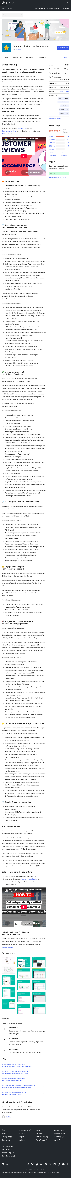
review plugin (64, 105)
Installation (29, 57)
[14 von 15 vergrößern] (43, 994)
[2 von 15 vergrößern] (13, 968)
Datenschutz (6, 1140)
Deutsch (9, 1164)
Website (4, 134)
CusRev (18, 49)
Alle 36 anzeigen (64, 91)
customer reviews (63, 98)
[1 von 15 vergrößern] (13, 959)
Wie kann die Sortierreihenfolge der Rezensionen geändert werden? (14, 1093)
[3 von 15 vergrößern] (13, 977)
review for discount (63, 102)
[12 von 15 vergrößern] (43, 971)
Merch (57, 1140)
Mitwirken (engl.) (59, 1130)
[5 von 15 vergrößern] (13, 1001)
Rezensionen (17, 57)
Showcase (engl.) (25, 1130)
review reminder (63, 109)
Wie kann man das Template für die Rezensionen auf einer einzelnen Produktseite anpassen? (18, 1086)
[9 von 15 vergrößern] (28, 994)
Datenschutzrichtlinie (9, 131)
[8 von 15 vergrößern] (28, 982)
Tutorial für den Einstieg (29, 879)
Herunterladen (63, 47)
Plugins (21, 1137)
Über (3, 1130)
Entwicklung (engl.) (42, 1137)
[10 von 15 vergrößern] (28, 1006)
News (4, 1133)
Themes (22, 1133)
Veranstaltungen (59, 1133)
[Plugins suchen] (21, 15)
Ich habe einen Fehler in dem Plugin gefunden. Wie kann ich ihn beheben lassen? (17, 1065)
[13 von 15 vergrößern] (43, 982)
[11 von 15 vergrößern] (43, 959)
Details (6, 57)
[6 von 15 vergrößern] (28, 959)
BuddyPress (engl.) (9, 1156)
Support (66, 57)
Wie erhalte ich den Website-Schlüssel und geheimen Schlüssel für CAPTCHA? (15, 1072)
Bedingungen (22, 128)
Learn (38, 1130)
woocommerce (64, 113)
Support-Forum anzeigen (57, 177)
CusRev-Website (7, 947)
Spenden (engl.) (60, 1137)
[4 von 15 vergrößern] (13, 989)
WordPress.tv (41, 1140)
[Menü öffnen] (68, 3)
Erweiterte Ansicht (55, 119)
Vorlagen (22, 1140)
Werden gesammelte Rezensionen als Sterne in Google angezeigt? (13, 1079)
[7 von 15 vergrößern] (28, 971)
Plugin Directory (7, 8)
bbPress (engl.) (8, 1153)
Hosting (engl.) (7, 1137)
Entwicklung (42, 57)
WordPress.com (8, 1146)
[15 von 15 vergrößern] (43, 1006)
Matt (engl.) (7, 1149)
